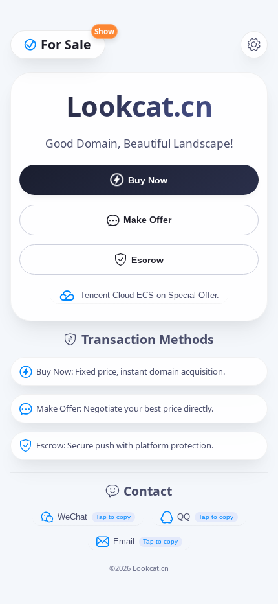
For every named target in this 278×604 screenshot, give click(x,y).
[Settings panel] (254, 45)
